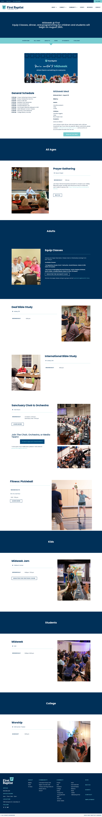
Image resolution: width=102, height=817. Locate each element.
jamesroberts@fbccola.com (19, 448)
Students (65, 40)
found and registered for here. (81, 278)
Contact (98, 7)
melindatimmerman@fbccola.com (67, 128)
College (77, 40)
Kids (56, 40)
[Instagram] (5, 807)
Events (82, 7)
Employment (90, 799)
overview (25, 40)
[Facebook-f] (3, 807)
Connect (62, 7)
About (53, 7)
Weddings (90, 7)
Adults (47, 40)
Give (2, 1)
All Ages (37, 40)
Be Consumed (17, 1)
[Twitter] (7, 807)
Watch (9, 1)
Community (72, 7)
